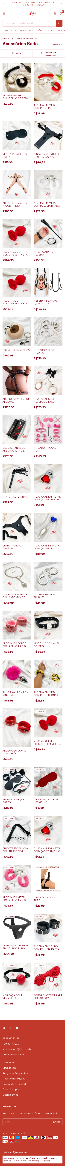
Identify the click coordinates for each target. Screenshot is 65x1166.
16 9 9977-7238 (11, 1043)
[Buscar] (59, 23)
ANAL (50, 30)
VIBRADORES (26, 30)
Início (5, 38)
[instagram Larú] (4, 1028)
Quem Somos (10, 1094)
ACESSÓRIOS (15, 38)
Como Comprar (11, 1089)
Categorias (8, 1062)
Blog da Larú (10, 1067)
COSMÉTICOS (9, 30)
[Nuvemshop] (15, 1153)
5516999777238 (11, 1038)
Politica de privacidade (15, 1084)
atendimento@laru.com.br (17, 1049)
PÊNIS (40, 30)
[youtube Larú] (17, 1028)
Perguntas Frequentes (15, 1073)
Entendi (46, 1161)
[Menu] (4, 13)
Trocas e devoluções (14, 1078)
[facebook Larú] (10, 1028)
